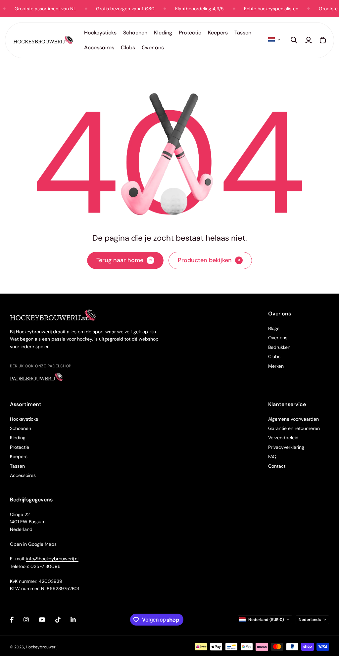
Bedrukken (279, 347)
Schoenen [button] (135, 32)
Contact (276, 466)
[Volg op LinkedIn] (73, 620)
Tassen (17, 466)
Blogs (273, 328)
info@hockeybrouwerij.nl (52, 559)
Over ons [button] (153, 47)
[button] (274, 39)
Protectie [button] (190, 32)
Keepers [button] (218, 32)
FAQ (272, 456)
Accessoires (23, 475)
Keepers (18, 456)
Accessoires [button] (99, 47)
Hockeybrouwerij (42, 647)
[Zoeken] (294, 40)
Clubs (274, 356)
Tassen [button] (242, 32)
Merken (276, 366)
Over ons (277, 338)
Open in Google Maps (33, 544)
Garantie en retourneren (294, 428)
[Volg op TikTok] (58, 620)
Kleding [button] (163, 32)
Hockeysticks (24, 419)
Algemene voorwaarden (293, 419)
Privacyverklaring (286, 447)
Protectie (19, 447)
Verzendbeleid (283, 438)
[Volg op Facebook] (12, 620)
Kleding (17, 438)
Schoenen (20, 428)
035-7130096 (45, 566)
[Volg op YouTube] (42, 620)
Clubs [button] (128, 47)
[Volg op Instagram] (26, 620)
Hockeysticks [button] (100, 32)
